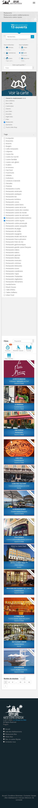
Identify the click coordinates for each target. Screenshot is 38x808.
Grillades (9, 175)
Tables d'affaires (11, 292)
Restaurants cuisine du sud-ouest (17, 215)
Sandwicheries (11, 284)
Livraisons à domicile (13, 181)
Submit (32, 36)
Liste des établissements (13, 731)
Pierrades (9, 183)
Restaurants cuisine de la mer (16, 207)
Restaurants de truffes (13, 231)
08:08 (16, 98)
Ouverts (8, 348)
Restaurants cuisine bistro (15, 205)
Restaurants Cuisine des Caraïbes (17, 210)
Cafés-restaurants (12, 149)
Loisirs (10, 58)
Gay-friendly (9, 358)
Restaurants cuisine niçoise (15, 221)
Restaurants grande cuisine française (18, 247)
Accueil (7, 729)
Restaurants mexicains (13, 260)
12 (29, 682)
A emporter (10, 138)
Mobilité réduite (18, 351)
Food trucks (10, 173)
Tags (6, 134)
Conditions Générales (15, 795)
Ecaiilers (8, 165)
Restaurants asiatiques (13, 194)
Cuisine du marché (12, 157)
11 (25, 682)
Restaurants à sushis (13, 189)
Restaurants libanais (13, 258)
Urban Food (10, 295)
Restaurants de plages (13, 229)
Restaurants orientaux (13, 263)
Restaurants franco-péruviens (16, 239)
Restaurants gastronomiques (16, 244)
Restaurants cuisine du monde (16, 213)
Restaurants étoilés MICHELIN (16, 237)
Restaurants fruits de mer (14, 242)
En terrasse (10, 167)
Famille (28, 351)
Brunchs (9, 143)
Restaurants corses (12, 202)
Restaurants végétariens (14, 279)
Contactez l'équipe (30, 795)
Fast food (9, 170)
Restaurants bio (11, 197)
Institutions (10, 178)
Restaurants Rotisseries (14, 266)
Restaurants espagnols (14, 234)
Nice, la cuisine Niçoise (13, 739)
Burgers (8, 146)
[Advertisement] (16, 320)
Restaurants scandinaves (14, 271)
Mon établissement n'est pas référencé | (18, 798)
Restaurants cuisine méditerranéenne (18, 218)
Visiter (25, 47)
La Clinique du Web (19, 720)
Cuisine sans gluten (12, 162)
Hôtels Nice (9, 737)
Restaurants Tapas (12, 274)
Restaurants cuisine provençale (16, 223)
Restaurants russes (12, 268)
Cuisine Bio (10, 154)
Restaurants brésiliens (13, 199)
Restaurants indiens (12, 250)
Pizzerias (9, 186)
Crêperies (9, 151)
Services (10, 47)
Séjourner (26, 58)
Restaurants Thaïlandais (14, 276)
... (16, 682)
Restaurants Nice (11, 734)
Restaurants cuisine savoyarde (16, 226)
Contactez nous (10, 742)
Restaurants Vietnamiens (14, 282)
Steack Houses (11, 287)
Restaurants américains (14, 191)
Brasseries (9, 141)
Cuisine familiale (11, 159)
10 (20, 682)
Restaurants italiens (12, 252)
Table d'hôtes (10, 290)
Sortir (25, 53)
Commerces (12, 53)
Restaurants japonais (13, 255)
